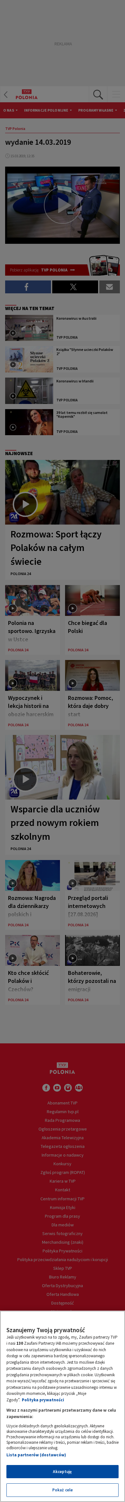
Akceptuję (62, 1471)
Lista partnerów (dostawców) (36, 1455)
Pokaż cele (62, 1490)
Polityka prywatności (43, 1400)
